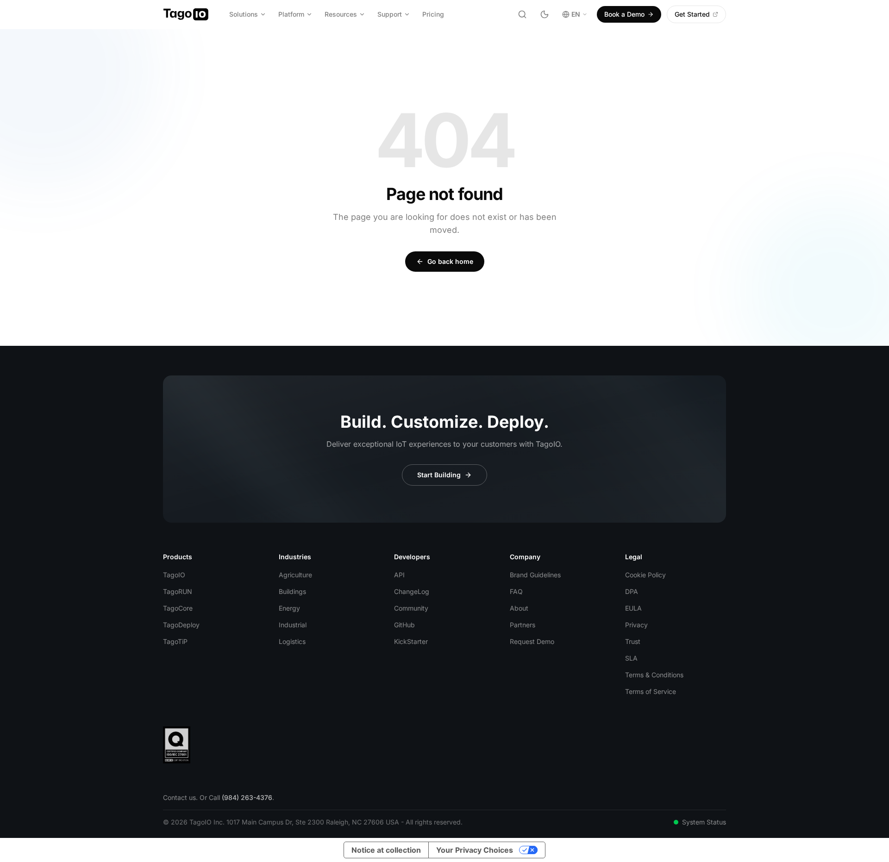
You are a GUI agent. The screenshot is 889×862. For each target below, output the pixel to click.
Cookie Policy (645, 575)
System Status (704, 822)
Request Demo (532, 641)
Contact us (179, 797)
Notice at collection (386, 850)
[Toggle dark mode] (544, 14)
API (399, 575)
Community (411, 608)
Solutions (243, 14)
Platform (291, 14)
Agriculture (295, 575)
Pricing (433, 14)
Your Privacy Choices (474, 850)
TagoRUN (177, 591)
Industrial (293, 625)
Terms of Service (650, 691)
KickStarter (411, 641)
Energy (289, 608)
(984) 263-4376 (247, 797)
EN (575, 14)
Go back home (450, 261)
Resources (341, 14)
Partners (522, 625)
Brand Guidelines (535, 575)
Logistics (292, 641)
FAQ (516, 591)
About (519, 608)
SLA (631, 658)
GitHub (404, 625)
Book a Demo (624, 14)
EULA (633, 608)
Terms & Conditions (654, 675)
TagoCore (178, 608)
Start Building (439, 475)
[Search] (522, 14)
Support (389, 14)
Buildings (292, 591)
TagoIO (174, 575)
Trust (632, 641)
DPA (631, 591)
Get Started (692, 14)
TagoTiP (175, 641)
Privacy (636, 625)
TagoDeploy (181, 625)
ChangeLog (411, 591)
